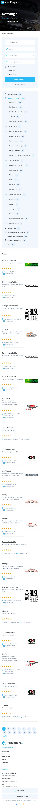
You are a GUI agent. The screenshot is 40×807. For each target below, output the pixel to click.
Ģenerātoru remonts (17, 131)
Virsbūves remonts (17, 194)
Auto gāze (14, 209)
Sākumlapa (5, 18)
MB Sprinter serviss (10, 306)
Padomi (4, 759)
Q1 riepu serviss (8, 449)
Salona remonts (15, 160)
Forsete (5, 329)
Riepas (13, 175)
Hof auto (5, 705)
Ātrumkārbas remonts (18, 121)
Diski (12, 180)
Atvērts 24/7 (11, 67)
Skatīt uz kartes (12, 21)
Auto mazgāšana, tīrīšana (18, 232)
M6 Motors (6, 471)
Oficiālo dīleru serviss (17, 112)
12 (24, 732)
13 (29, 732)
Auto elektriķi (15, 170)
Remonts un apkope (16, 98)
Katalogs (13, 18)
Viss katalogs (14, 94)
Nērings (5, 495)
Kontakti (5, 765)
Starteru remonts (16, 136)
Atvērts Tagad (11, 74)
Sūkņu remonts (15, 141)
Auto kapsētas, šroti (16, 240)
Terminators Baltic (9, 282)
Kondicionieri (15, 107)
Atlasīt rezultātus (20, 79)
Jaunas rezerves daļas (17, 236)
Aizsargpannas (15, 223)
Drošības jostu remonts (18, 165)
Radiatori (13, 214)
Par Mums (5, 762)
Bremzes (14, 184)
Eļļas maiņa (14, 126)
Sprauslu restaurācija (17, 146)
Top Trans (6, 398)
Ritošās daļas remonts (18, 218)
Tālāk (5, 736)
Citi (11, 244)
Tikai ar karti (11, 70)
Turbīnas (13, 116)
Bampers (13, 199)
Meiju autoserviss (9, 261)
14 (34, 732)
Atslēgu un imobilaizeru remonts (21, 155)
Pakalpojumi (6, 756)
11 (19, 732)
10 (14, 732)
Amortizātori (14, 189)
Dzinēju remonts (16, 150)
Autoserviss (15, 102)
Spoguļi (13, 204)
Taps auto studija (9, 542)
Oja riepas (6, 611)
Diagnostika (13, 228)
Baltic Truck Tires (9, 428)
